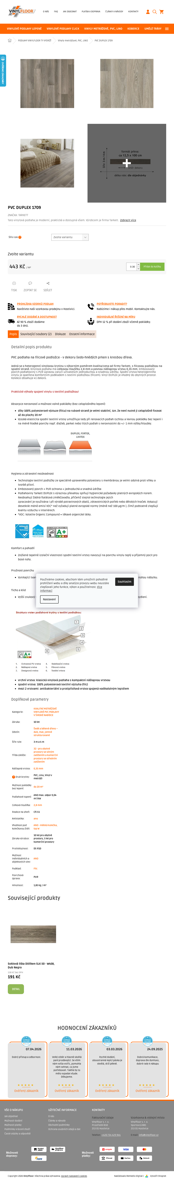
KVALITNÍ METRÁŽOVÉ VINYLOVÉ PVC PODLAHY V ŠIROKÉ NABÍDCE (46, 712)
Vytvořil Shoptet (158, 1176)
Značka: (18, 215)
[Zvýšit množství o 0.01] (138, 265)
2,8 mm (38, 805)
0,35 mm (38, 768)
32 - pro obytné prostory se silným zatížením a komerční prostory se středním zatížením (46, 755)
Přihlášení (149, 12)
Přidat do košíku (152, 266)
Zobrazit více (128, 220)
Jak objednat (70, 11)
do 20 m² (38, 786)
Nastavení (49, 599)
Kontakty (133, 11)
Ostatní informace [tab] (82, 334)
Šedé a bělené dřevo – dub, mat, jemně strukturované (46, 732)
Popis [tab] (13, 334)
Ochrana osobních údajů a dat (64, 1129)
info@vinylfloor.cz (149, 1135)
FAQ (56, 11)
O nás (46, 11)
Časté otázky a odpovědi (17, 1133)
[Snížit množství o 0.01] (138, 269)
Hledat (156, 12)
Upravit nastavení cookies (74, 1176)
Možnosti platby (13, 1125)
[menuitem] (24, 29)
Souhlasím (124, 581)
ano (36, 818)
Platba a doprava (91, 11)
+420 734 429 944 (111, 1135)
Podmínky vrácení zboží (17, 1129)
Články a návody (114, 11)
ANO (36, 858)
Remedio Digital (134, 1176)
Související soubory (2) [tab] (36, 334)
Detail (16, 989)
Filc (35, 868)
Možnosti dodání (13, 1120)
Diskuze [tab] (60, 334)
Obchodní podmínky (59, 1125)
